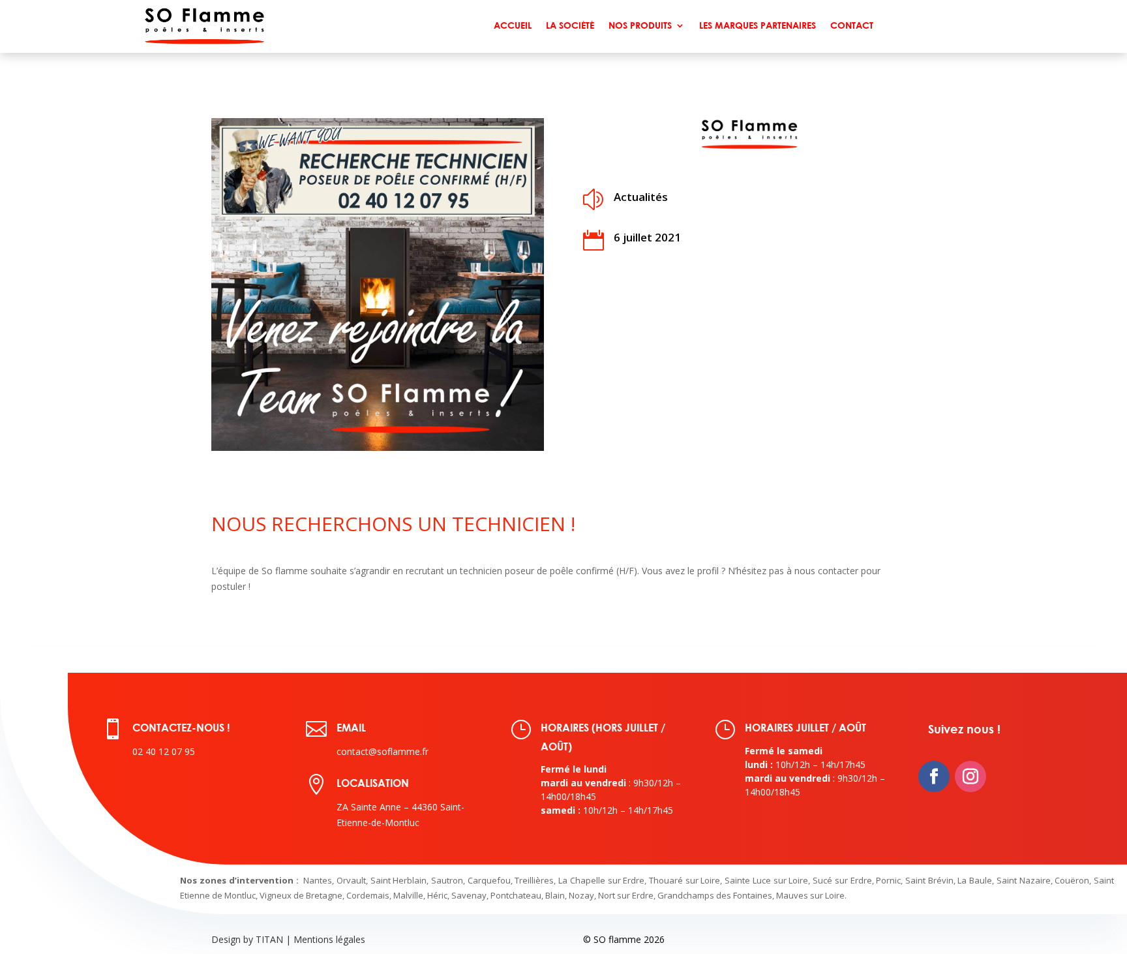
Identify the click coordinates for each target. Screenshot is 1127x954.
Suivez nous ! (964, 729)
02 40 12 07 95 (163, 751)
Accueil (513, 26)
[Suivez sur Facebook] (934, 776)
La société (570, 26)
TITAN (269, 939)
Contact (851, 26)
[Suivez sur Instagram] (970, 776)
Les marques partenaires (757, 26)
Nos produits (640, 26)
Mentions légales (329, 939)
